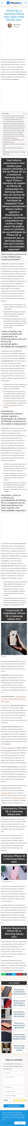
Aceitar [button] (20, 1123)
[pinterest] (19, 974)
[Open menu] (2, 3)
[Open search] (26, 3)
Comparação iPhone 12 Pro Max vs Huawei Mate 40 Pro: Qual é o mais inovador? (13, 699)
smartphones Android (7, 970)
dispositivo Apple (6, 793)
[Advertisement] (14, 43)
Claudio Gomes (17, 24)
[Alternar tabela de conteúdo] (23, 113)
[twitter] (14, 974)
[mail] (24, 974)
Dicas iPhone (16, 26)
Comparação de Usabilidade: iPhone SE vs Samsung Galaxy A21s (13, 141)
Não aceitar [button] (8, 1123)
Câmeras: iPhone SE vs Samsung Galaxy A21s (13, 149)
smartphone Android (18, 798)
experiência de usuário (10, 405)
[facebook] (8, 974)
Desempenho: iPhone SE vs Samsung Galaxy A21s (14, 145)
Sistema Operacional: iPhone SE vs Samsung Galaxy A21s (14, 153)
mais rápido (8, 750)
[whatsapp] (3, 974)
